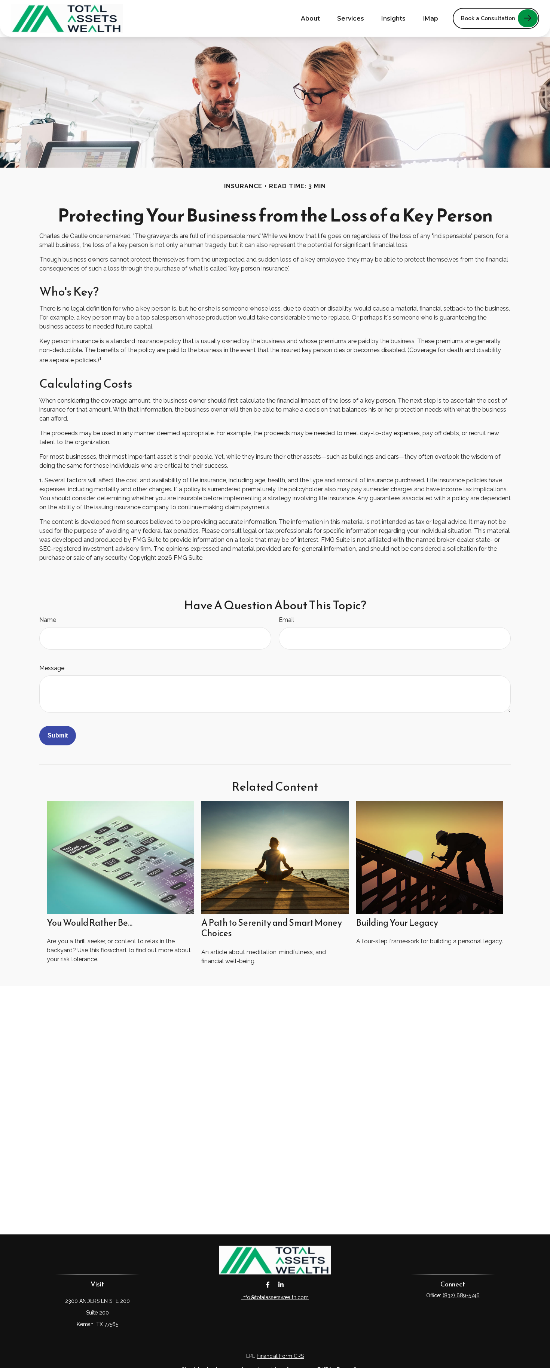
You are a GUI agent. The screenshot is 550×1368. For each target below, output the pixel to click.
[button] (310, 18)
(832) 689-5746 (461, 1295)
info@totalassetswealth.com (275, 1297)
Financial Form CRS (280, 1356)
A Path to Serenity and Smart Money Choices (271, 928)
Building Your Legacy (397, 922)
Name (47, 619)
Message (51, 668)
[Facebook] (268, 1284)
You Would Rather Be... (89, 922)
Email (286, 619)
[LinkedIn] (281, 1284)
